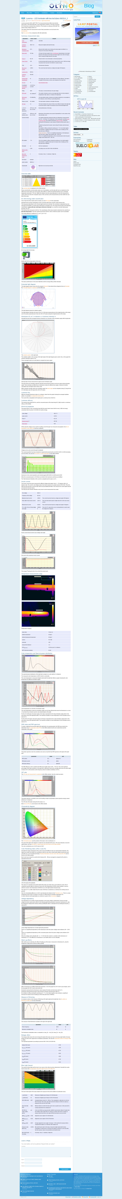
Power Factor (24, 61)
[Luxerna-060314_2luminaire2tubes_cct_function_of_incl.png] (38, 706)
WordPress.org (77, 165)
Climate (90, 78)
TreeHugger (89, 141)
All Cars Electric (77, 139)
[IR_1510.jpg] (38, 626)
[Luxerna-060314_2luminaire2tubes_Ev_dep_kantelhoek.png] (38, 379)
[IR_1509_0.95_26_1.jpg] (38, 600)
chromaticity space (27, 840)
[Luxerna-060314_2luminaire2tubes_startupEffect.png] (38, 964)
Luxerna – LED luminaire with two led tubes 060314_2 (47, 18)
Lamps (90, 85)
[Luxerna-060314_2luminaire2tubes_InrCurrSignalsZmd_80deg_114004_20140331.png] (38, 553)
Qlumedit (46, 286)
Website (23, 1165)
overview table (26, 188)
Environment (78, 82)
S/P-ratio (84, 121)
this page (48, 200)
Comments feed (77, 164)
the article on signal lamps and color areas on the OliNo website (46, 844)
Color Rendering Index (43, 82)
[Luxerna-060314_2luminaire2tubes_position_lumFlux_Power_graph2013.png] (38, 279)
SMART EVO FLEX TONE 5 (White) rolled (31, 1179)
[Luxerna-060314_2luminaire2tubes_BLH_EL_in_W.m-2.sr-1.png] (38, 1089)
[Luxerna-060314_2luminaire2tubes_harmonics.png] (38, 473)
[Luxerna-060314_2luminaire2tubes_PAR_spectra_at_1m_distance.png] (38, 750)
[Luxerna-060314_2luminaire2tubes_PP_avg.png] (38, 353)
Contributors (45, 12)
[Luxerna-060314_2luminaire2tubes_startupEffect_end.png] (38, 984)
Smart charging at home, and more (92, 120)
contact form (89, 1188)
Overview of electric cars (87, 114)
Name (22, 1159)
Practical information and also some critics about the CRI (52, 853)
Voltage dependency (43, 132)
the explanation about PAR (35, 727)
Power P (23, 58)
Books (90, 76)
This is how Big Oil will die (28, 1191)
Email (22, 1162)
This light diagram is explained (30, 287)
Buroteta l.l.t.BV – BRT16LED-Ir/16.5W (91, 118)
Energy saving (78, 81)
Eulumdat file (24, 31)
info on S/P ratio (27, 803)
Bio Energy (77, 76)
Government (78, 84)
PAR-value (24, 93)
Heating (90, 84)
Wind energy (78, 93)
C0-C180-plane (55, 53)
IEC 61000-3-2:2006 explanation (41, 453)
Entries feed (76, 162)
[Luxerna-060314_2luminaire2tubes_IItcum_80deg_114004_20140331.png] (38, 569)
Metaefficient (76, 141)
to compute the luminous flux (37, 396)
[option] (87, 34)
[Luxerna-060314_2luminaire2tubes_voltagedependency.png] (38, 925)
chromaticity (53, 896)
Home (22, 12)
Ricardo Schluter (79, 120)
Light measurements (46, 20)
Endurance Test (92, 79)
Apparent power (25, 421)
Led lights (77, 87)
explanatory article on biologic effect (63, 1038)
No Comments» (68, 20)
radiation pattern (27, 355)
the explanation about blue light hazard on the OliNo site (42, 1068)
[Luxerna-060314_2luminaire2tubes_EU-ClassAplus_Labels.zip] (25, 259)
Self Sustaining (92, 88)
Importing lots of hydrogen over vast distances (32, 1176)
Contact (52, 12)
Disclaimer (59, 12)
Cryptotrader (89, 139)
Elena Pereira (78, 118)
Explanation (91, 82)
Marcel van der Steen (36, 20)
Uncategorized (78, 91)
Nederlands (95, 12)
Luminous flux (25, 72)
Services (37, 12)
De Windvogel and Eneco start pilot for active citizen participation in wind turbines (60, 1188)
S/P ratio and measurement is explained (32, 774)
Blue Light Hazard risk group (24, 155)
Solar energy (78, 90)
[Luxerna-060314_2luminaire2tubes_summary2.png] (38, 186)
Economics (77, 79)
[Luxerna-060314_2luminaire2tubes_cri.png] (37, 881)
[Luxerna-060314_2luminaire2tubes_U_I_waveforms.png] (38, 448)
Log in (75, 161)
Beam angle (24, 53)
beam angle (50, 388)
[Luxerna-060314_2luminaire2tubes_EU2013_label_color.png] (29, 248)
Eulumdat (67, 286)
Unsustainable (92, 91)
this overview (26, 33)
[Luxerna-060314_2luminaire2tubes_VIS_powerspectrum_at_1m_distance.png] (38, 672)
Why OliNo (29, 12)
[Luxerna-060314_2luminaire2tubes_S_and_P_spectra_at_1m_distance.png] (38, 796)
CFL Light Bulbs (78, 78)
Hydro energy (78, 85)
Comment (23, 1146)
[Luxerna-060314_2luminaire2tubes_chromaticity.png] (38, 839)
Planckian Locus (59, 893)
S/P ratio (23, 103)
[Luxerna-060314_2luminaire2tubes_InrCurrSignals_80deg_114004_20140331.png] (38, 530)
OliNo (76, 88)
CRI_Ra (23, 82)
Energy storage (92, 81)
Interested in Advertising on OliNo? (88, 71)
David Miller (78, 114)
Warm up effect (60, 120)
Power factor (24, 423)
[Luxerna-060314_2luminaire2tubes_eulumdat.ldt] (33, 169)
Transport (91, 90)
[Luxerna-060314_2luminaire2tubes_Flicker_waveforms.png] (38, 1019)
